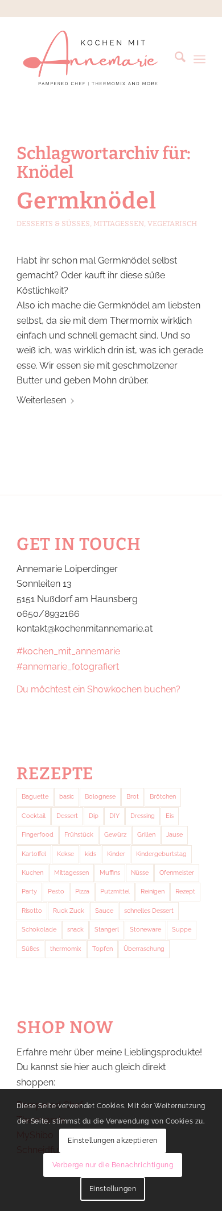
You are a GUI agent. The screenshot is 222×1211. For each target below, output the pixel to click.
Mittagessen (71, 872)
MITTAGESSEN (118, 223)
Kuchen (32, 872)
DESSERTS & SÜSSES (53, 223)
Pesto (56, 891)
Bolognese (100, 796)
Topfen (102, 949)
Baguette (35, 796)
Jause (174, 834)
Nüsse (140, 872)
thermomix (65, 949)
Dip (93, 816)
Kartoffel (34, 854)
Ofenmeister (176, 872)
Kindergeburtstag (161, 854)
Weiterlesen (41, 400)
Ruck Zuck (68, 910)
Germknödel (87, 201)
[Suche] (174, 59)
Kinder (116, 854)
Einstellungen (113, 1189)
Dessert (67, 816)
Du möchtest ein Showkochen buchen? (98, 689)
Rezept (185, 891)
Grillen (146, 834)
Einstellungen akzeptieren (113, 1141)
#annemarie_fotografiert (68, 666)
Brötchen (163, 796)
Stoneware (145, 929)
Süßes (30, 949)
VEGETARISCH (172, 223)
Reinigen (153, 891)
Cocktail (34, 816)
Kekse (65, 854)
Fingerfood (38, 834)
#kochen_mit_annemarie (68, 651)
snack (75, 929)
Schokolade (39, 929)
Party (29, 891)
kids (90, 854)
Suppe (181, 929)
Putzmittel (115, 891)
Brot (132, 796)
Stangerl (106, 929)
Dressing (142, 816)
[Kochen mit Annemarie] (92, 59)
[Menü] (199, 59)
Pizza (82, 891)
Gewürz (115, 834)
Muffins (110, 872)
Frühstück (78, 834)
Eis (170, 816)
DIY (114, 816)
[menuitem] (174, 59)
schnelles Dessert (149, 910)
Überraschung (144, 949)
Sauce (104, 910)
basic (66, 796)
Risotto (32, 910)
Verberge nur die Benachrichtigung (113, 1165)
